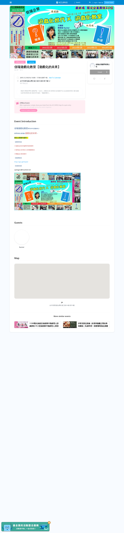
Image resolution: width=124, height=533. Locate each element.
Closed (100, 72)
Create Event (109, 2)
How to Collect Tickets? (28, 110)
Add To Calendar (55, 78)
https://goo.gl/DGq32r (21, 162)
